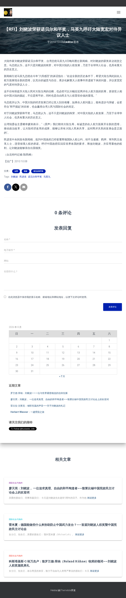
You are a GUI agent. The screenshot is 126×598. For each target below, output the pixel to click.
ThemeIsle (65, 590)
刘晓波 (14, 176)
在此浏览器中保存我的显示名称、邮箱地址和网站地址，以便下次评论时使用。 (48, 297)
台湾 (16, 171)
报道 (25, 171)
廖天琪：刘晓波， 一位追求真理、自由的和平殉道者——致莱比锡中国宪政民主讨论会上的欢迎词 (59, 399)
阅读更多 (91, 498)
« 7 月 (62, 376)
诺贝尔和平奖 (38, 171)
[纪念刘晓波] (9, 12)
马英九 (46, 176)
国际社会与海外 (16, 483)
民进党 (23, 176)
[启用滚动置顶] (119, 591)
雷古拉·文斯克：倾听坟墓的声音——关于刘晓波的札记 (37, 405)
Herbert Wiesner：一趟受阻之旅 (27, 412)
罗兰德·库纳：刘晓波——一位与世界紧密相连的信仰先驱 (39, 393)
